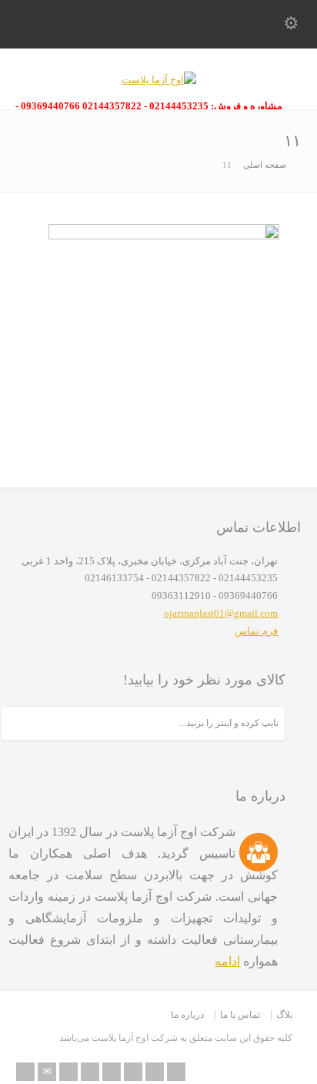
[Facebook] (90, 1071)
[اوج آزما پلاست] (159, 79)
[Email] (47, 1071)
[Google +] (111, 1071)
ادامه (227, 961)
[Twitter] (68, 1071)
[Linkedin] (133, 1071)
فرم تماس (256, 631)
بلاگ (284, 1014)
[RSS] (25, 1071)
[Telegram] (176, 1071)
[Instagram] (154, 1071)
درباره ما (187, 1014)
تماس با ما (240, 1014)
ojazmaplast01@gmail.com (221, 613)
